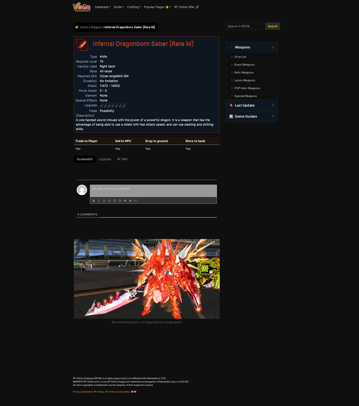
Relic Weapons (244, 72)
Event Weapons (244, 64)
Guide (118, 7)
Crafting (133, 7)
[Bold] (93, 201)
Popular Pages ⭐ (156, 7)
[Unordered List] (119, 201)
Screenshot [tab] (85, 159)
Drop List (240, 57)
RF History (98, 391)
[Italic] (99, 201)
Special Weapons (245, 96)
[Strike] (109, 201)
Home (84, 27)
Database (101, 7)
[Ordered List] (114, 201)
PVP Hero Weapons (247, 88)
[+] (136, 200)
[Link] (130, 201)
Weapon (96, 27)
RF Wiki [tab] (122, 159)
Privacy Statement (82, 391)
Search (273, 26)
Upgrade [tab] (105, 159)
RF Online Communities (117, 391)
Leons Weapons (244, 80)
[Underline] (104, 201)
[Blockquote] (125, 201)
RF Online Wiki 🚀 (186, 7)
